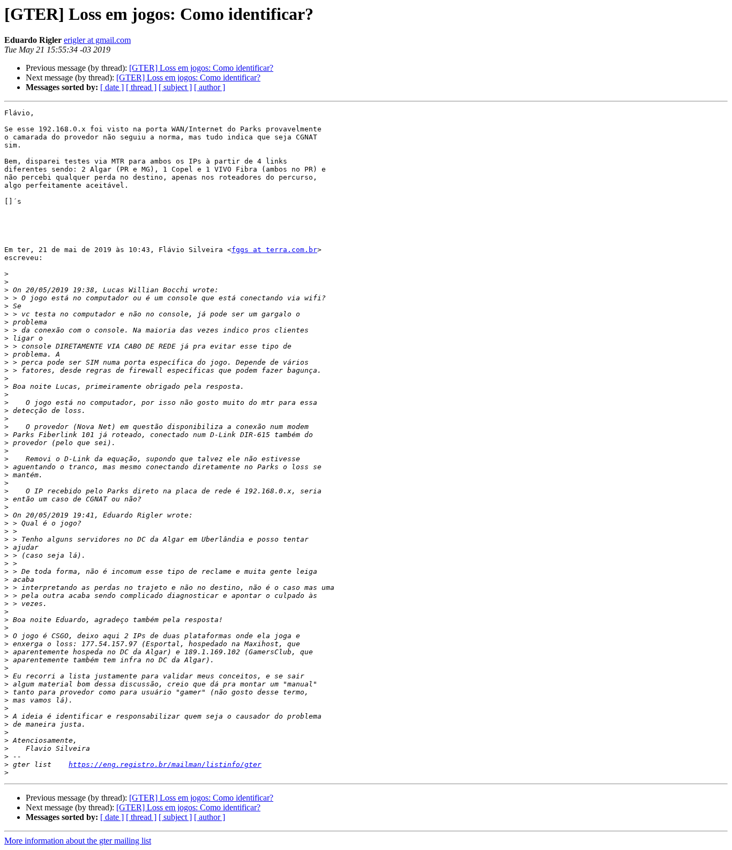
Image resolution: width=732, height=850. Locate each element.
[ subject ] (175, 87)
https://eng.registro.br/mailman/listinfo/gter (165, 764)
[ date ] (112, 87)
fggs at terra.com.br (274, 250)
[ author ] (209, 87)
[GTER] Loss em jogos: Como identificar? (201, 67)
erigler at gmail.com (97, 40)
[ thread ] (141, 87)
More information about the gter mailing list (77, 840)
